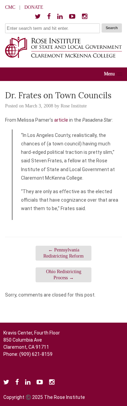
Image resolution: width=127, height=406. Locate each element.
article (61, 120)
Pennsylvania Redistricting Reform (63, 253)
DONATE (33, 7)
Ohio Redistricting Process (63, 274)
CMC (10, 7)
